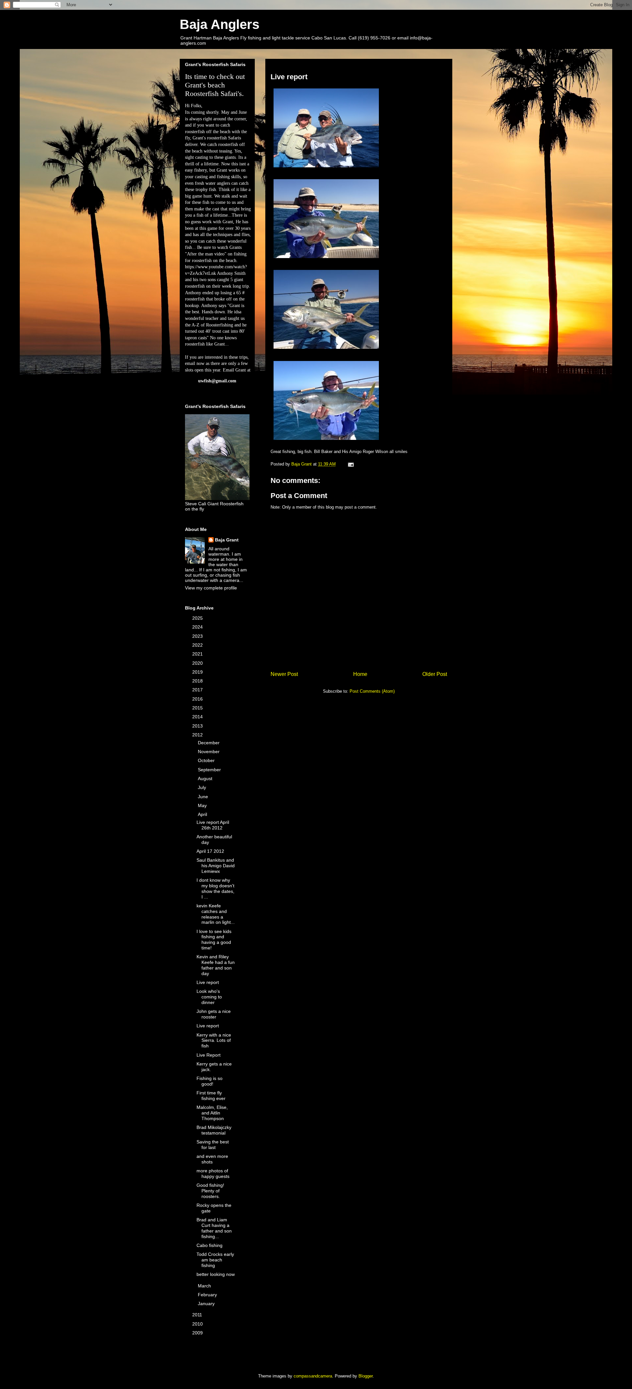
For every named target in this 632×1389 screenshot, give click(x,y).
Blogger (365, 1376)
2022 (198, 645)
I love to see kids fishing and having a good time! (214, 939)
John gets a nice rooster (214, 1014)
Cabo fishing (210, 1245)
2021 (198, 654)
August (206, 778)
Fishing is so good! (210, 1081)
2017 (198, 689)
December (209, 742)
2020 (198, 663)
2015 (198, 707)
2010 (198, 1324)
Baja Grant (227, 539)
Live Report (209, 1055)
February (208, 1294)
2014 (198, 716)
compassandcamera (313, 1376)
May (203, 805)
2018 (198, 680)
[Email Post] (350, 464)
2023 (198, 636)
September (210, 769)
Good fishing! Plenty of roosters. (210, 1191)
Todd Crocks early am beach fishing (215, 1260)
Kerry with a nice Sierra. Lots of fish (214, 1040)
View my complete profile (211, 587)
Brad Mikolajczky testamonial (214, 1130)
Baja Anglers (219, 24)
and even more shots (212, 1159)
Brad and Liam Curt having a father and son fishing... (214, 1228)
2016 (198, 699)
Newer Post (284, 674)
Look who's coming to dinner (209, 997)
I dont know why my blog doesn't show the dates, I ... (215, 888)
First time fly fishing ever (211, 1095)
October (207, 760)
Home (360, 674)
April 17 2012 (210, 851)
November (209, 751)
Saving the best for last (213, 1144)
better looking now (216, 1274)
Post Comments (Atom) (372, 691)
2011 (197, 1314)
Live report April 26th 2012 (213, 825)
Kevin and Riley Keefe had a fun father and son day (216, 965)
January (207, 1303)
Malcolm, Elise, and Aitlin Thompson (212, 1113)
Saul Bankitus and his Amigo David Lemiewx (216, 865)
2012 (198, 734)
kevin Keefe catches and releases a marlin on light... (216, 914)
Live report (208, 982)
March (205, 1285)
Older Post (434, 674)
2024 (198, 627)
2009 (198, 1332)
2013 (198, 726)
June (203, 796)
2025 (198, 618)
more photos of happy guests (213, 1173)
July (202, 787)
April (203, 814)
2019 (198, 672)
